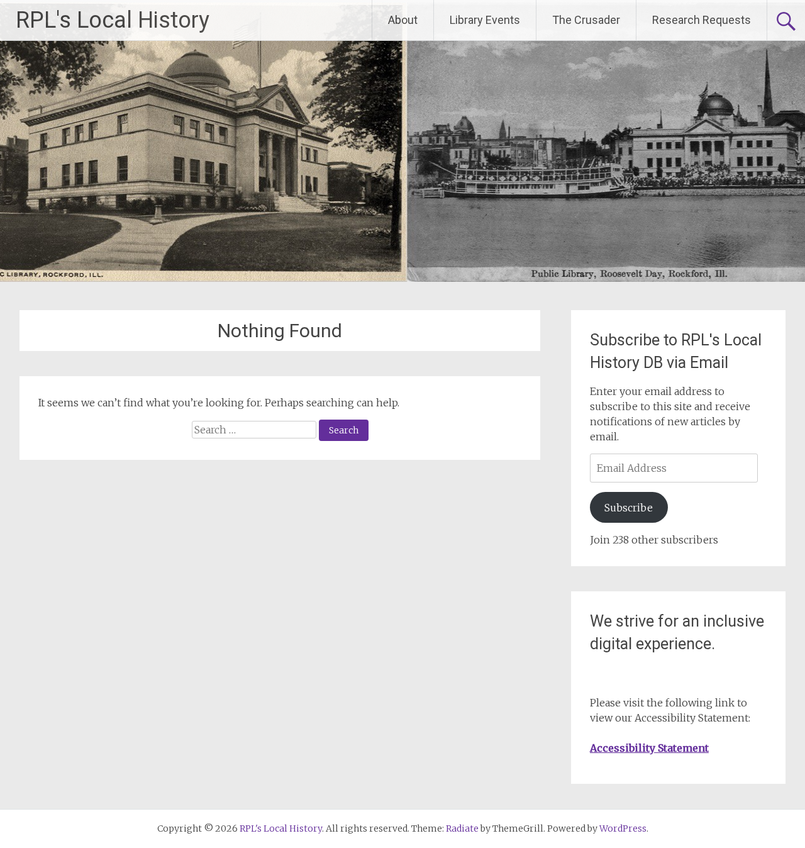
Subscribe (628, 507)
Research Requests (701, 19)
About (403, 19)
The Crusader (586, 19)
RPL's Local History (112, 20)
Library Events (485, 19)
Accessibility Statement (649, 748)
